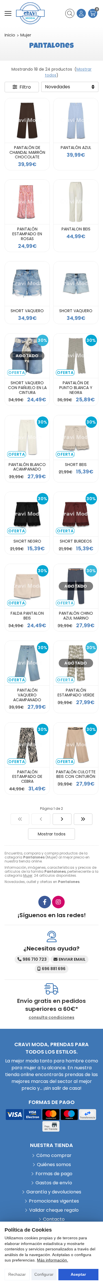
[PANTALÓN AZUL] (76, 120)
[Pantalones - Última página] (62, 819)
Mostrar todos (52, 834)
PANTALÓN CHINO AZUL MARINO (76, 615)
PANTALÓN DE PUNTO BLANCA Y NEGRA (75, 387)
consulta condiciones (51, 1017)
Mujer (27, 875)
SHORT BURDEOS (76, 541)
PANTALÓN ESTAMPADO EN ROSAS (27, 234)
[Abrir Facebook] (44, 902)
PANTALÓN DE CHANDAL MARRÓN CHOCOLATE (27, 152)
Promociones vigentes (54, 1201)
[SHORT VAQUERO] (27, 283)
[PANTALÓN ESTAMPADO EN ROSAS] (27, 202)
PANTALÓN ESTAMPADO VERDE (76, 692)
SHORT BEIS (76, 464)
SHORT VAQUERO (27, 311)
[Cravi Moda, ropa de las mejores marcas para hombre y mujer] (30, 13)
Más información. (52, 1260)
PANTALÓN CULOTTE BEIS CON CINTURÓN (76, 774)
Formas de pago (53, 1173)
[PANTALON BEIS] (76, 202)
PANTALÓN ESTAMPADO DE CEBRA (27, 776)
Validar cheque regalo (54, 1210)
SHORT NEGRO (27, 541)
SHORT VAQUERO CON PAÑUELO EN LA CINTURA (27, 387)
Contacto (54, 1219)
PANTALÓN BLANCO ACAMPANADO (27, 467)
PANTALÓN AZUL (76, 147)
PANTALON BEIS (76, 229)
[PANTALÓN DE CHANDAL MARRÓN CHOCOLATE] (27, 120)
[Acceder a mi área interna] (81, 13)
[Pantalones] (20, 819)
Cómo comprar (54, 1155)
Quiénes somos (54, 1164)
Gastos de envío (53, 1182)
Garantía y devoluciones (53, 1192)
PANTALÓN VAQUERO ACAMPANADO (27, 695)
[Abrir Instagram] (58, 902)
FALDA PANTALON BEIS (27, 615)
